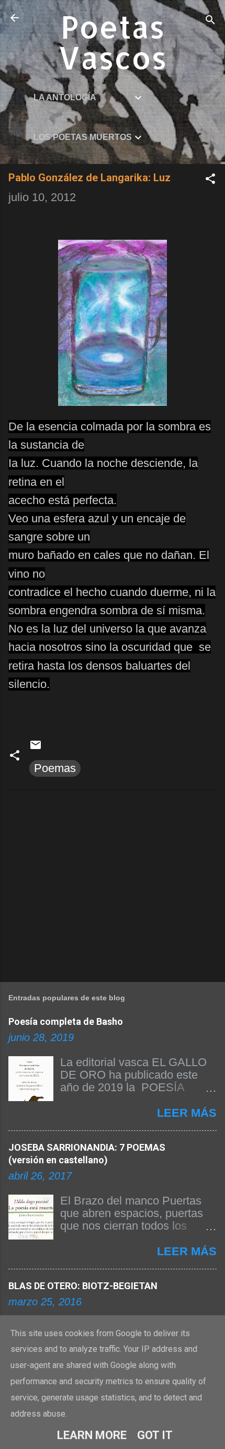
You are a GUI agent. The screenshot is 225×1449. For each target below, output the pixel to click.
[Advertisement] (112, 884)
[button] (210, 180)
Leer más (187, 1112)
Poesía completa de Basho (65, 1021)
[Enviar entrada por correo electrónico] (35, 747)
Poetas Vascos (112, 42)
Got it (155, 1435)
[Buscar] (210, 21)
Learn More (92, 1435)
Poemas (55, 768)
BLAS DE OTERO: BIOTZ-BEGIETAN (83, 1285)
